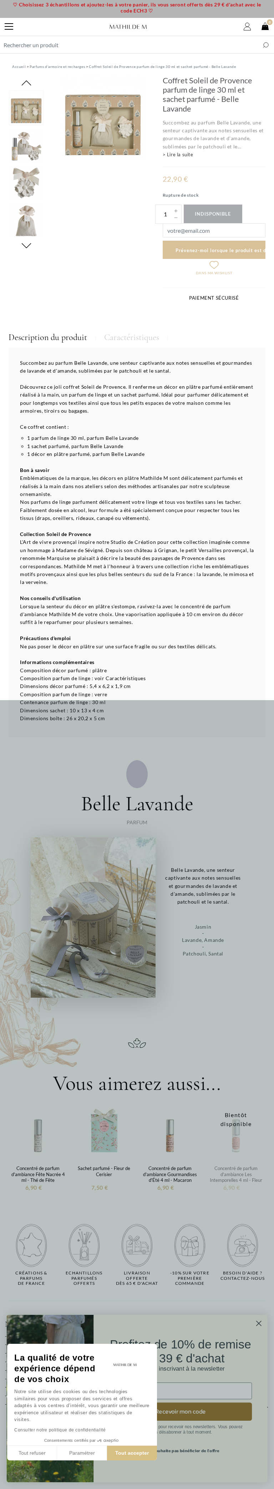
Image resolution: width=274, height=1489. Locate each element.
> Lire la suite (178, 154)
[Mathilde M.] (128, 27)
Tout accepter (132, 1453)
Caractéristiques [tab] (131, 337)
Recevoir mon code (180, 1411)
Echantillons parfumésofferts (84, 1278)
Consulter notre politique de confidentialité (60, 1430)
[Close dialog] (259, 1323)
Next (26, 246)
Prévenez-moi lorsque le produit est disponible (220, 250)
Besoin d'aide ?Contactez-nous (242, 1276)
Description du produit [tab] (48, 337)
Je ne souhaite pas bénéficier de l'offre (180, 1451)
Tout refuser (32, 1453)
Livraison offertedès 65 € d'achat (137, 1278)
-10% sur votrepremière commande (189, 1278)
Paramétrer (82, 1453)
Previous (26, 83)
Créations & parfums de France (31, 1278)
